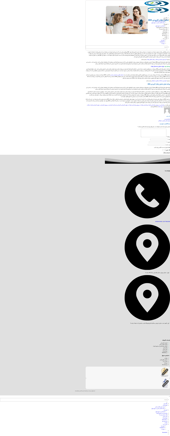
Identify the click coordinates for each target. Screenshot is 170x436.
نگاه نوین (165, 404)
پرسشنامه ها (164, 35)
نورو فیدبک (165, 418)
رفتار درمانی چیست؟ (163, 415)
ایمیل (168, 142)
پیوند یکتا (161, 107)
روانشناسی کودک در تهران (130, 105)
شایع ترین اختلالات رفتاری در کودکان (159, 81)
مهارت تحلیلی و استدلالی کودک (157, 66)
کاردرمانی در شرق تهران (160, 412)
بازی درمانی (165, 416)
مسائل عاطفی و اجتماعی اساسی (117, 75)
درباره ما (163, 43)
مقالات (165, 37)
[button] (164, 432)
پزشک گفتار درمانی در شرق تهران (158, 408)
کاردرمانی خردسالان (117, 105)
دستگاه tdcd (164, 420)
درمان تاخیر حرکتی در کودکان (164, 121)
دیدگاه (168, 137)
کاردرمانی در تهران (100, 105)
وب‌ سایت (168, 145)
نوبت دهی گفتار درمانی (160, 407)
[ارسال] (166, 402)
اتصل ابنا (163, 40)
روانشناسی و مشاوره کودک (161, 413)
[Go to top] (169, 396)
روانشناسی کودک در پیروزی (142, 105)
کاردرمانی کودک (93, 105)
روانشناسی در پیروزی (160, 105)
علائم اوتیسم (167, 119)
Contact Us (162, 42)
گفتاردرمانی (165, 405)
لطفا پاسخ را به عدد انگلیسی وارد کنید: (162, 147)
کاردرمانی (123, 105)
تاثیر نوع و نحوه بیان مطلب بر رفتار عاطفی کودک (157, 59)
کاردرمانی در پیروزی (108, 105)
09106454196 (158, 222)
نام (169, 139)
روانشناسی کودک (151, 105)
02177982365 (166, 222)
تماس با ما (165, 39)
